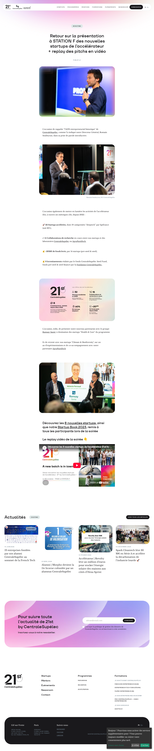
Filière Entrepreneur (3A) (124, 691)
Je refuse (135, 745)
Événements (48, 685)
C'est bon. (145, 745)
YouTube (60, 732)
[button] (73, 7)
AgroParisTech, (79, 241)
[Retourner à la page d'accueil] (18, 7)
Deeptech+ (119, 709)
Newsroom (47, 690)
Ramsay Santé (49, 332)
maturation (82, 680)
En (148, 7)
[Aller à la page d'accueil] (22, 681)
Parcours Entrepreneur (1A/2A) (127, 684)
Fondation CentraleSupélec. (89, 265)
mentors (85, 7)
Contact (45, 694)
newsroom (123, 7)
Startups (46, 675)
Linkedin (60, 735)
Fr (145, 7)
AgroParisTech (59, 348)
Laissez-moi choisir (116, 745)
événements (110, 7)
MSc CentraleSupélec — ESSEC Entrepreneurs (126, 700)
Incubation (82, 685)
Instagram (61, 729)
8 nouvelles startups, (81, 423)
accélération (83, 689)
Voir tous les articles (138, 517)
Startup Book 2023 (72, 427)
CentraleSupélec (50, 132)
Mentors (45, 680)
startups (61, 7)
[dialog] (129, 738)
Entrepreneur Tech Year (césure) (128, 687)
